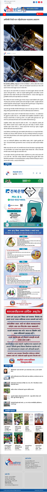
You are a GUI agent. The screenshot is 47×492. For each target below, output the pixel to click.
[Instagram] (41, 2)
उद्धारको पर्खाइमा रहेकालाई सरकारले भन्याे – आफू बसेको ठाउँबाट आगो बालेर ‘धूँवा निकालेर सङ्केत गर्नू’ (26, 397)
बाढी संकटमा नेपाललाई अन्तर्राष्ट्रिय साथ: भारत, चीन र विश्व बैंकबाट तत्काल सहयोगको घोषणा (26, 383)
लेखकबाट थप (20, 174)
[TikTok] (37, 173)
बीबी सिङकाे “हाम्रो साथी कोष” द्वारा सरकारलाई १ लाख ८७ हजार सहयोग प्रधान (26, 370)
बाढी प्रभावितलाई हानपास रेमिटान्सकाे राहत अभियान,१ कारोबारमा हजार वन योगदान (27, 377)
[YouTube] (39, 2)
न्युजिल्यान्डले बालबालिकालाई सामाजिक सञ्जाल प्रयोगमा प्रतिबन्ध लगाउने (18, 449)
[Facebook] (34, 2)
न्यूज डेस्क (8, 53)
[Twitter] (36, 2)
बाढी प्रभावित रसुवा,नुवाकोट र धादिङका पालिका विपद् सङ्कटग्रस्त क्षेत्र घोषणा (39, 430)
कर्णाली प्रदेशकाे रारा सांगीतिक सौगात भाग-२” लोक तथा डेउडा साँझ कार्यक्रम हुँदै (8, 449)
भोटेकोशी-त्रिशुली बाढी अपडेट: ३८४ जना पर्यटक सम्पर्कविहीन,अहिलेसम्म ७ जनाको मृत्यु (26, 403)
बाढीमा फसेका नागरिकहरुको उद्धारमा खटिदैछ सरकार (22, 389)
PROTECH (41, 490)
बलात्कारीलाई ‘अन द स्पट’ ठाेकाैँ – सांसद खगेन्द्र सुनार (38, 448)
